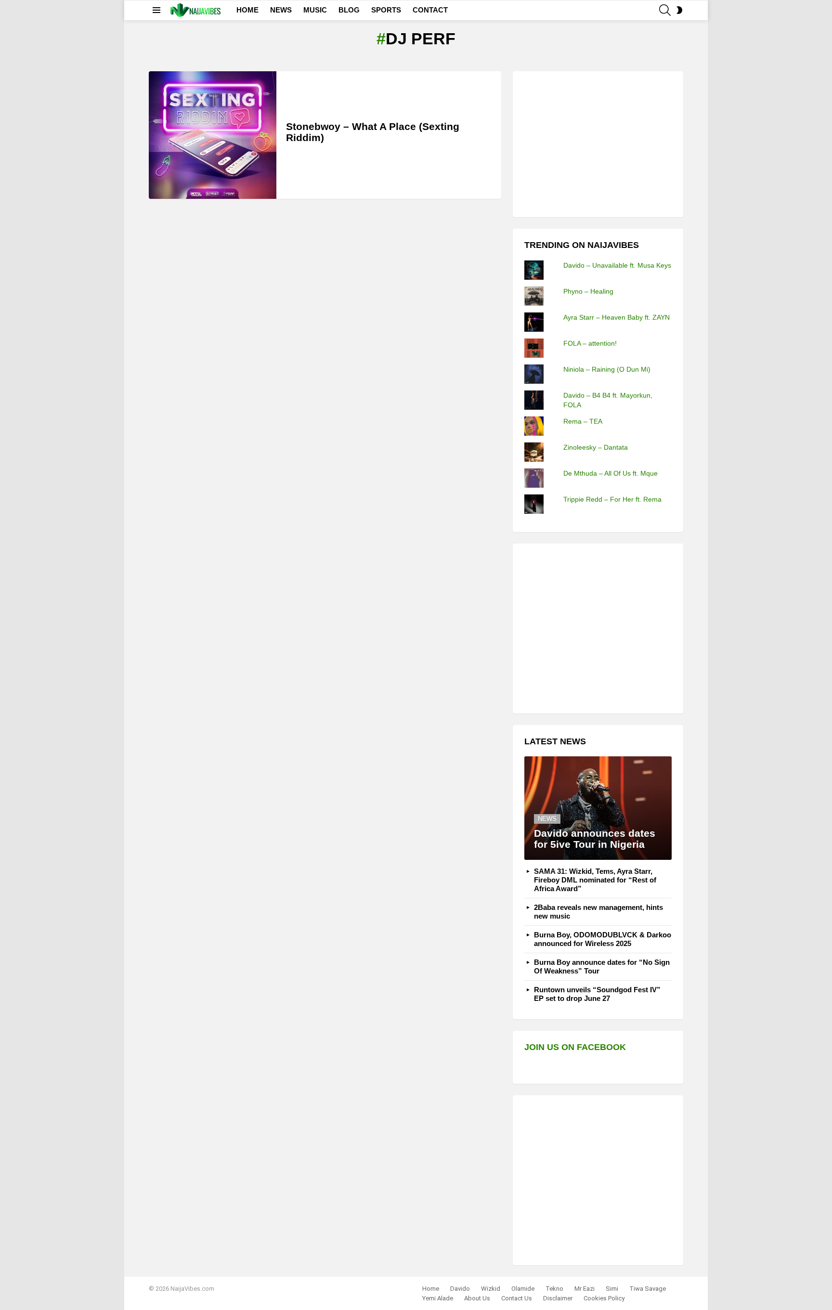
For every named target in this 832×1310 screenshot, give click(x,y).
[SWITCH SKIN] (679, 10)
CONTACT (430, 10)
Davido (460, 1288)
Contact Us (516, 1298)
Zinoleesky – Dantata (595, 447)
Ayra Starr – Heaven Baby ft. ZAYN (616, 317)
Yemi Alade (437, 1298)
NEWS (281, 10)
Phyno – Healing (588, 291)
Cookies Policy (604, 1298)
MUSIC (315, 10)
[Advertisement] (596, 143)
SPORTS (386, 10)
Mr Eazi (584, 1288)
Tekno (554, 1288)
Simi (612, 1288)
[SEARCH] (665, 10)
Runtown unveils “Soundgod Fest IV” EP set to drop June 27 (597, 994)
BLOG (349, 10)
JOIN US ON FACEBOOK (575, 1047)
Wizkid (490, 1288)
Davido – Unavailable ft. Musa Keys (617, 265)
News (547, 818)
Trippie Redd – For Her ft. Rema (612, 499)
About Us (477, 1298)
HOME (247, 10)
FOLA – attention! (590, 343)
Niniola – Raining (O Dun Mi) (606, 369)
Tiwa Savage (647, 1288)
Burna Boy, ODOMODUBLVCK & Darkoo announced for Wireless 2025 (602, 939)
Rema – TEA (582, 421)
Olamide (522, 1288)
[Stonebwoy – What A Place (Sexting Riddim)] (212, 135)
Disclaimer (557, 1298)
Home (430, 1288)
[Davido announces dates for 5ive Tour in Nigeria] (598, 808)
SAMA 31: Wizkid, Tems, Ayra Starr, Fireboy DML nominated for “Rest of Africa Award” (595, 880)
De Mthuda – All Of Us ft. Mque (610, 473)
